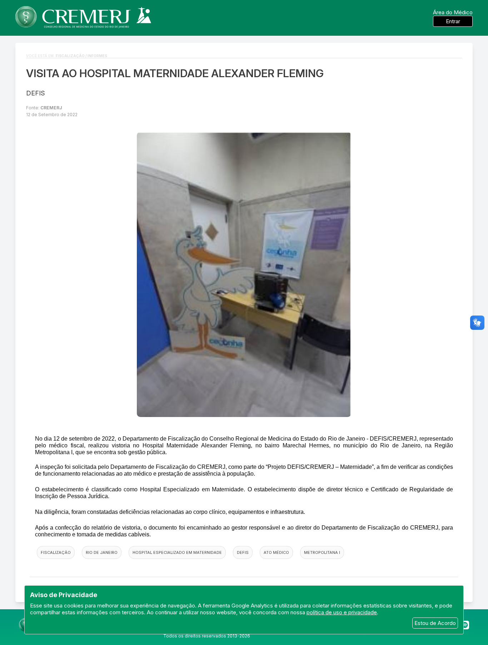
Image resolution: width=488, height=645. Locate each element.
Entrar (453, 21)
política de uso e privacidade (342, 612)
